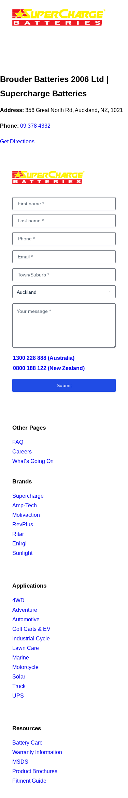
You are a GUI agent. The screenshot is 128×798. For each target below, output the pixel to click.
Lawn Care (25, 648)
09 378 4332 (35, 126)
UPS (18, 696)
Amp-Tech (24, 505)
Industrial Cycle (31, 638)
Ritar (18, 534)
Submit (64, 385)
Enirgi (19, 543)
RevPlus (22, 524)
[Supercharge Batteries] (58, 19)
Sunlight (22, 553)
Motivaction (26, 515)
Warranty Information (37, 752)
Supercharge (28, 496)
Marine (20, 657)
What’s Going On (33, 461)
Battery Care (27, 743)
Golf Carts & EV (31, 629)
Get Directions (17, 141)
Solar (18, 677)
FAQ (17, 442)
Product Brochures (34, 771)
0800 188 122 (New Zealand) (49, 368)
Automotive (26, 619)
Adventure (24, 610)
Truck (19, 686)
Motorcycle (25, 667)
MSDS (20, 762)
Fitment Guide (29, 781)
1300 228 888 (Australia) (43, 358)
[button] (112, 20)
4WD (18, 600)
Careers (22, 451)
